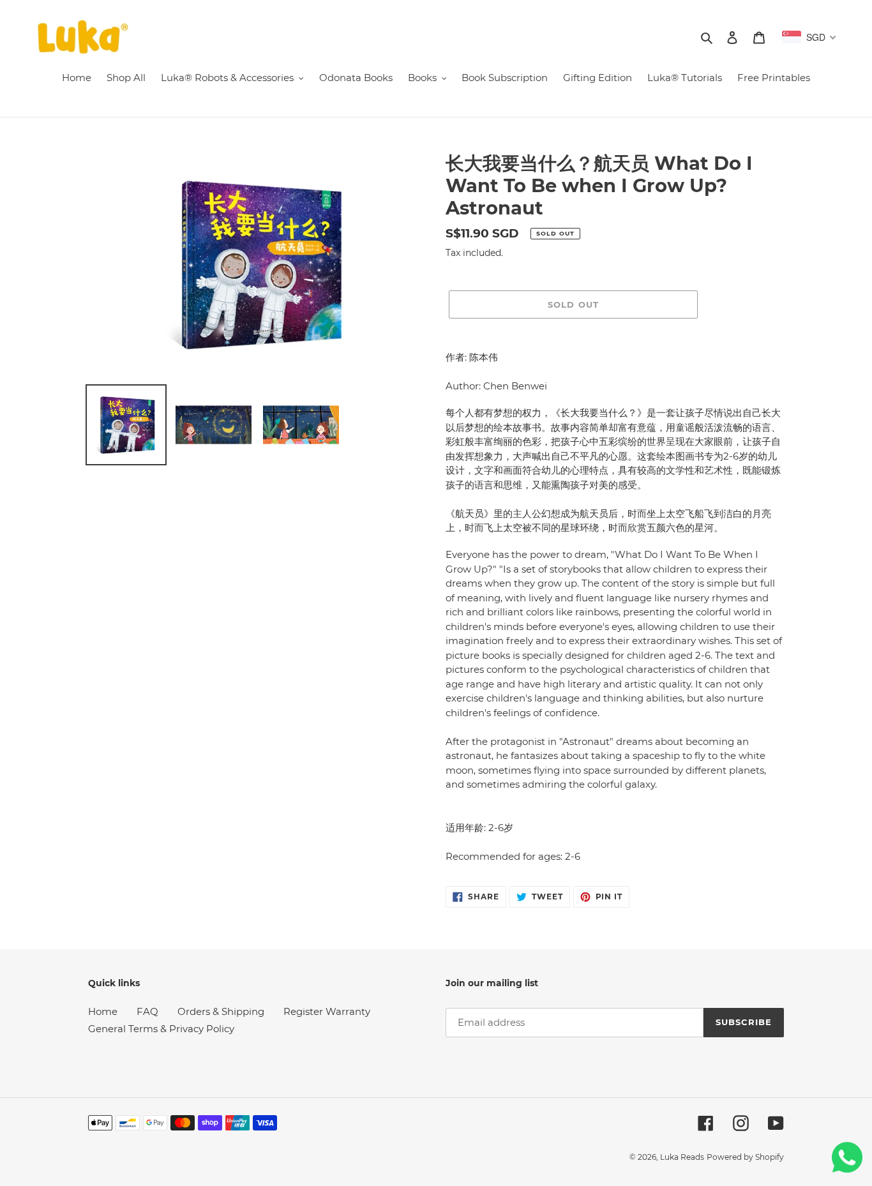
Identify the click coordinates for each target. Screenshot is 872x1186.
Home (102, 1011)
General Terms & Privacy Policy (161, 1029)
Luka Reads (682, 1157)
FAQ (147, 1011)
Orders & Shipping (220, 1011)
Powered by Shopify (745, 1157)
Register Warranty (326, 1011)
